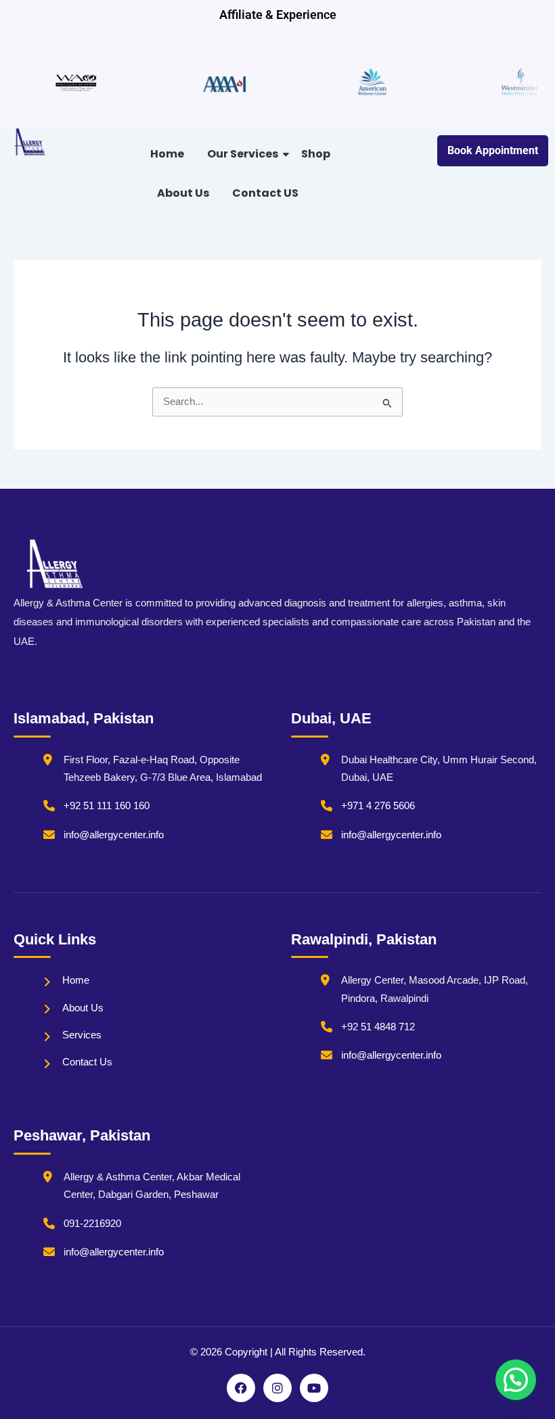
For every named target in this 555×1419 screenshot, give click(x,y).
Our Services (242, 154)
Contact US (265, 193)
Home (167, 154)
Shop (315, 154)
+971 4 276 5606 (378, 805)
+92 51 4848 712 (378, 1026)
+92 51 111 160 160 (107, 805)
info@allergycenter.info (114, 834)
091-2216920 (92, 1223)
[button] (515, 1380)
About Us (183, 193)
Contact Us (87, 1062)
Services (82, 1035)
